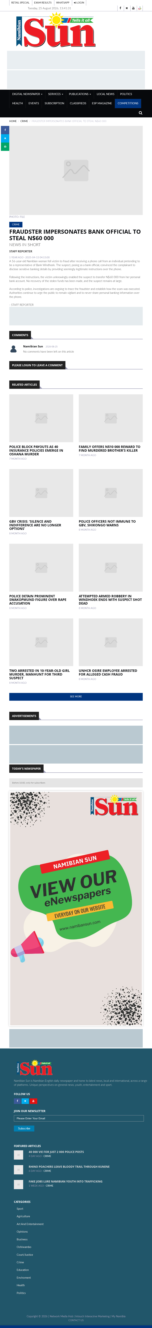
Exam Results (43, 3)
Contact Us (76, 1320)
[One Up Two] (140, 8)
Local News (105, 94)
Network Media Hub (61, 1316)
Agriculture (23, 1216)
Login (80, 3)
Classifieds (78, 103)
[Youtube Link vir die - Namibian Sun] (33, 1101)
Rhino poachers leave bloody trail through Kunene (69, 1166)
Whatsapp (62, 3)
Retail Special (20, 3)
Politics (126, 94)
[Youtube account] (133, 8)
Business (22, 1239)
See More (76, 697)
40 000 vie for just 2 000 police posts (56, 1152)
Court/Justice (25, 1254)
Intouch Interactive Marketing (92, 1316)
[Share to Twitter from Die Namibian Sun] (5, 138)
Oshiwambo (24, 1247)
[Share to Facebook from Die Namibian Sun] (5, 130)
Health (17, 103)
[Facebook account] (120, 8)
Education (23, 1270)
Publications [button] (79, 94)
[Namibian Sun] (42, 1068)
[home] (76, 29)
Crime (20, 1262)
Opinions (22, 1231)
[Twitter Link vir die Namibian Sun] (25, 1101)
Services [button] (54, 94)
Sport (20, 1208)
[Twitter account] (127, 8)
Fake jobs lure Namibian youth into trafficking (66, 1181)
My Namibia (118, 1316)
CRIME (24, 121)
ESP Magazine (102, 103)
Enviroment (24, 1277)
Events (34, 103)
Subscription (54, 103)
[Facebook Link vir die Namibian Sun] (17, 1101)
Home (13, 121)
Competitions (128, 103)
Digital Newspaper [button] (26, 94)
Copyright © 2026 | (38, 1316)
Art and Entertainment (30, 1224)
